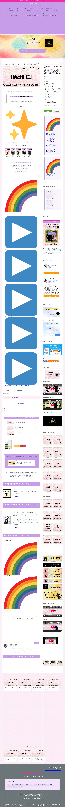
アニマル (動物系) (49, 191)
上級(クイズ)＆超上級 (8, 350)
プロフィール (56, 13)
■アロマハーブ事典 (49, 178)
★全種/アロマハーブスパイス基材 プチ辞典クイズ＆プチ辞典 (42, 8)
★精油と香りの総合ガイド (51, 133)
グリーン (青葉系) (27, 784)
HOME (10, 8)
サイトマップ (39, 17)
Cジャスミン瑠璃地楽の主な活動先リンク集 (41, 13)
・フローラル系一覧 (50, 135)
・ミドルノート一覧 (50, 147)
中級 (6, 282)
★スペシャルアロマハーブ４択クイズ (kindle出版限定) (45, 15)
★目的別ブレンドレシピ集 (51, 151)
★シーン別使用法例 (50, 150)
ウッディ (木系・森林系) (50, 193)
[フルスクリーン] (61, 393)
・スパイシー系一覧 (50, 138)
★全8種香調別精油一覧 (50, 134)
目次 (38, 10)
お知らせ (7, 13)
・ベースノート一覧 (50, 149)
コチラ (23, 403)
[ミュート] (59, 393)
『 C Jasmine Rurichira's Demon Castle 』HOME (32, 50)
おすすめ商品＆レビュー (26, 15)
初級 (6, 249)
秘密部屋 (55, 10)
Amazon (16, 445)
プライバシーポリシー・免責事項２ (29, 804)
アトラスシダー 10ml (19, 441)
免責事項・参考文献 (7, 804)
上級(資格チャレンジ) (8, 316)
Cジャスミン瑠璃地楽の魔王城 (32, 3)
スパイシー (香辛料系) (50, 198)
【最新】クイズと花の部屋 (20, 8)
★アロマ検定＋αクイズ (13, 10)
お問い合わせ (30, 17)
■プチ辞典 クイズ (49, 175)
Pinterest (21, 805)
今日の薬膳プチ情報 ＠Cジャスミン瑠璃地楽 (52, 266)
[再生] (44, 393)
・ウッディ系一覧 (49, 140)
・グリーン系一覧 (50, 141)
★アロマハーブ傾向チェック (28, 10)
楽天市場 (22, 445)
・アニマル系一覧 (50, 144)
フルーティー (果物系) (50, 205)
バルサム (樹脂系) (51, 784)
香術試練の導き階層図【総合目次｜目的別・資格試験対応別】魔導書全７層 (17, 385)
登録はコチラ (17, 496)
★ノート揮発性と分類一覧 (51, 145)
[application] (52, 389)
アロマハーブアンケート (13, 15)
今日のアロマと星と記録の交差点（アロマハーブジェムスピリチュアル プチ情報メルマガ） (53, 280)
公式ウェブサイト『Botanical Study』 (21, 13)
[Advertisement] (32, 27)
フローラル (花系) (49, 207)
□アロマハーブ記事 (49, 174)
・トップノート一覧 (50, 146)
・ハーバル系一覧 (50, 139)
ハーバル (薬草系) (49, 200)
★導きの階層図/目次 (46, 10)
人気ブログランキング (14, 805)
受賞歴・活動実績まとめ (19, 804)
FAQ (24, 17)
